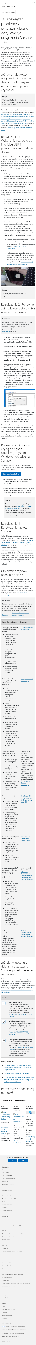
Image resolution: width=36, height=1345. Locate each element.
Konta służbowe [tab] (20, 1101)
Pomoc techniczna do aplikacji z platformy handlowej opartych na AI (17, 1283)
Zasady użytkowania (6, 1336)
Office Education (6, 1231)
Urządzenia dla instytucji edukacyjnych (10, 1222)
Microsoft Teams (6, 1268)
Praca (3, 1306)
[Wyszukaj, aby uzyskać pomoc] (6, 2)
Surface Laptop (5, 1172)
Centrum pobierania (6, 1196)
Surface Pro (4, 1169)
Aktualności (4, 1312)
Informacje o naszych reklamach (9, 1339)
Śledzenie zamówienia (7, 1204)
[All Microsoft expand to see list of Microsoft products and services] (2, 2)
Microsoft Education (6, 1219)
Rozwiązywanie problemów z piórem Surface (25, 838)
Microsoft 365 (5, 1181)
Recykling (4, 1207)
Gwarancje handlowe (7, 1210)
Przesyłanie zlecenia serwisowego (27, 628)
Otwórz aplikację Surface (11, 474)
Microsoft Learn (5, 1280)
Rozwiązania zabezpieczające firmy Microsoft (12, 1251)
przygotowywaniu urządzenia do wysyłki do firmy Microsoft (19, 1033)
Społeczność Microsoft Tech (8, 1286)
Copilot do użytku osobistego (8, 1178)
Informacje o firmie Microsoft (8, 1309)
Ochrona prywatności (7, 1315)
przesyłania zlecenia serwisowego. (25, 783)
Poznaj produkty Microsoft (8, 1184)
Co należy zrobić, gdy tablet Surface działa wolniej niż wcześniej (26, 799)
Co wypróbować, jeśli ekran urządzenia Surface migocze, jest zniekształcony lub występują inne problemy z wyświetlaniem (19, 1079)
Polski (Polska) (8, 1323)
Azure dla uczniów (6, 1239)
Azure (3, 1254)
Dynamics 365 (5, 1257)
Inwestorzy (4, 1318)
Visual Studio (5, 1298)
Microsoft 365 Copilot (7, 1265)
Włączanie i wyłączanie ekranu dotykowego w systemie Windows (27, 933)
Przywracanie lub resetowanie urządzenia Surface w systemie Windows (17, 542)
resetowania (6, 331)
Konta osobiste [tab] (7, 1101)
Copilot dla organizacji (7, 1175)
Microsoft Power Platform (8, 1292)
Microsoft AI (5, 1248)
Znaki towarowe (15, 1336)
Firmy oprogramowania (7, 1295)
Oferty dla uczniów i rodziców (8, 1236)
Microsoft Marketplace (7, 1289)
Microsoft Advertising (7, 1263)
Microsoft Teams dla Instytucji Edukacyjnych (12, 1225)
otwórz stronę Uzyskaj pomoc (30, 1139)
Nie (23, 1160)
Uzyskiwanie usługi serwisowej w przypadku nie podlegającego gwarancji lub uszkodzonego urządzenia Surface (19, 1067)
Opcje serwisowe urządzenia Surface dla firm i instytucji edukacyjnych (17, 990)
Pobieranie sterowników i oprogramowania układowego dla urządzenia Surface (27, 875)
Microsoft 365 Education (7, 1228)
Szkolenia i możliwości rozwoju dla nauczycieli (12, 1233)
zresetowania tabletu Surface (17, 123)
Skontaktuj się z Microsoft (8, 1333)
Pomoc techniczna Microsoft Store (9, 1198)
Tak (12, 1160)
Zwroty (3, 1201)
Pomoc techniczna (7, 6)
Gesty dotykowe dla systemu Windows (16, 1073)
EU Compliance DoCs (22, 1339)
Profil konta (4, 1193)
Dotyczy (4, 42)
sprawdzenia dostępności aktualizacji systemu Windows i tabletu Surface (17, 121)
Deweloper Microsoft (7, 1277)
